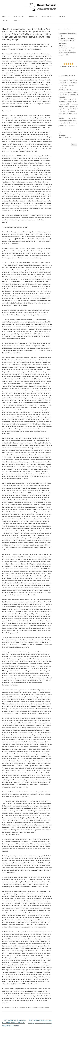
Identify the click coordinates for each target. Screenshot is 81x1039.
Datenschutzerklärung (65, 137)
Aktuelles (5, 20)
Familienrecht (32, 16)
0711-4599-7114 (66, 50)
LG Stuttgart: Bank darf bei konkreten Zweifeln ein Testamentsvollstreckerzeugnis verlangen (68, 83)
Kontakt (16, 20)
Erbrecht (61, 16)
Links (60, 132)
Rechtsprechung (36, 1007)
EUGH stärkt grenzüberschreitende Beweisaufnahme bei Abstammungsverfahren (67, 102)
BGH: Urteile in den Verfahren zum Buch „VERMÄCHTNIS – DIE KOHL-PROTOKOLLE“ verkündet (14, 1022)
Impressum (62, 135)
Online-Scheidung (48, 16)
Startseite (5, 16)
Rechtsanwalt (19, 16)
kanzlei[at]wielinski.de (69, 52)
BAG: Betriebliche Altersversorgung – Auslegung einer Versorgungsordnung (40, 1022)
